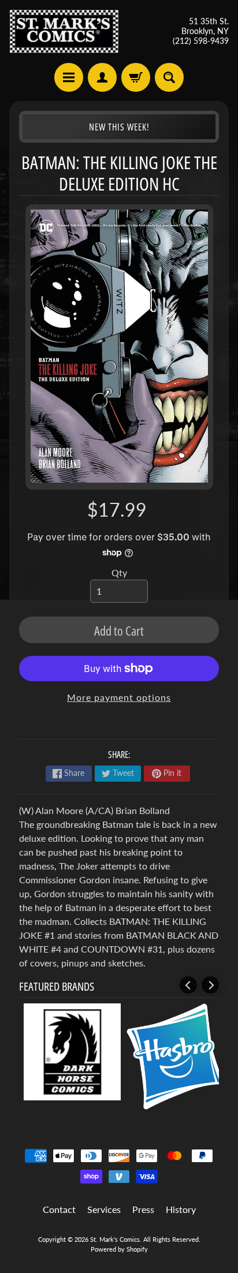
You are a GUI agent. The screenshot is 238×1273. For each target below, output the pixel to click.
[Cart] (135, 77)
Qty (119, 572)
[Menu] (68, 77)
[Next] (210, 985)
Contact (59, 1209)
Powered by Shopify (119, 1249)
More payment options (119, 697)
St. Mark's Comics (115, 1239)
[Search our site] (169, 77)
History (181, 1209)
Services (104, 1209)
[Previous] (188, 985)
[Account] (102, 77)
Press (143, 1209)
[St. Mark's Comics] (64, 31)
